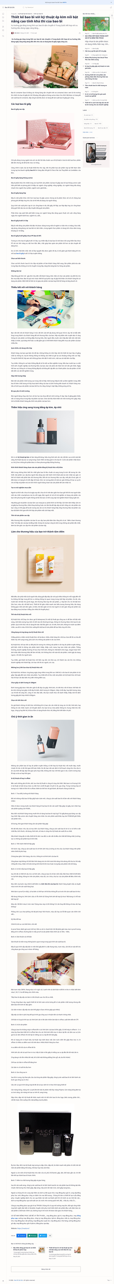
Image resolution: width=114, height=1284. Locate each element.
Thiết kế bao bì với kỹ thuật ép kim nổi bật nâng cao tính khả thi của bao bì (60, 1250)
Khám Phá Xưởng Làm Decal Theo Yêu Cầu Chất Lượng (96, 58)
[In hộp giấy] (96, 63)
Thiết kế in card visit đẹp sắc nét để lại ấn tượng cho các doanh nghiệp (96, 104)
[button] (111, 7)
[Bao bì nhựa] (100, 83)
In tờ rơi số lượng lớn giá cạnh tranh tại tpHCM (95, 95)
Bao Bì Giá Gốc (10, 7)
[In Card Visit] (104, 100)
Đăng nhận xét (46, 1269)
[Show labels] (88, 132)
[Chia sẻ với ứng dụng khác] (50, 1235)
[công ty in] (104, 55)
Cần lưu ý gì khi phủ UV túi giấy (95, 51)
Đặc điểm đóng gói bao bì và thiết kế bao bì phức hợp (24, 1249)
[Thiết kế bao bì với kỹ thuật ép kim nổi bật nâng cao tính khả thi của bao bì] (46, 66)
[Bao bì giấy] (96, 48)
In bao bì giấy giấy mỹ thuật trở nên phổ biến (97, 67)
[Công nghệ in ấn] (97, 55)
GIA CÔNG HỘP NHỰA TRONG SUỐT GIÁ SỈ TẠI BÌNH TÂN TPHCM (96, 37)
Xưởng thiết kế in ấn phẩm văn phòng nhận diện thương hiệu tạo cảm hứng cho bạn (96, 77)
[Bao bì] (95, 83)
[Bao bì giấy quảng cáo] (99, 33)
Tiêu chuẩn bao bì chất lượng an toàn (96, 86)
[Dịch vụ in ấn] (96, 72)
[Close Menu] (111, 2)
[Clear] (50, 7)
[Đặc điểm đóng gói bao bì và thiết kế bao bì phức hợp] (42, 1250)
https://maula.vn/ (23, 1228)
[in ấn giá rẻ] (103, 72)
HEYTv (64, 2)
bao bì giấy (20, 253)
